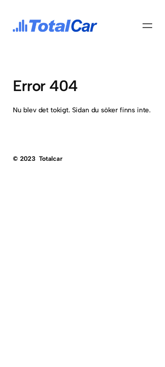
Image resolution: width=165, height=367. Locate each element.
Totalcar (50, 158)
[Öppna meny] (147, 25)
